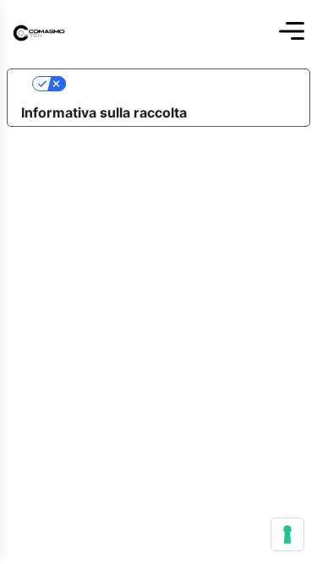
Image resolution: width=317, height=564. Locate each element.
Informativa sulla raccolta (104, 112)
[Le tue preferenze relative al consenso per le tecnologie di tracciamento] (287, 534)
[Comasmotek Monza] (39, 30)
